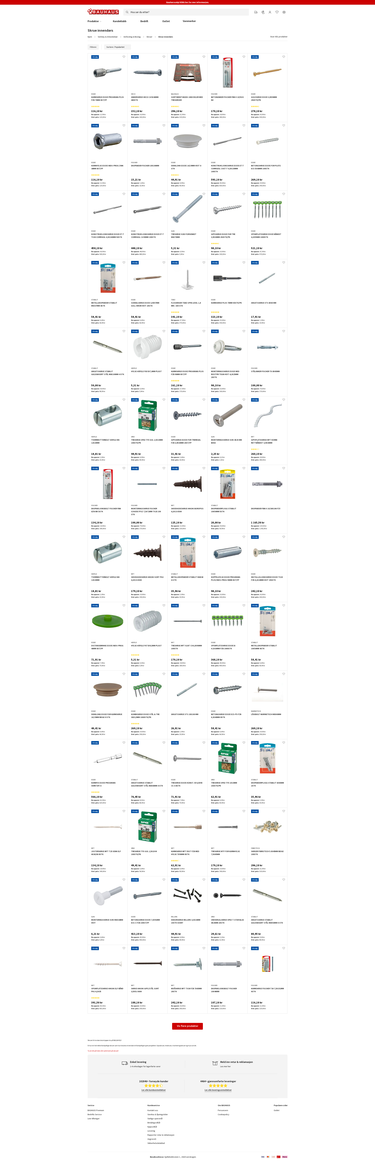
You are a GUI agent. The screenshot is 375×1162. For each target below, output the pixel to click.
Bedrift (144, 21)
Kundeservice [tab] (154, 1105)
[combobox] (186, 12)
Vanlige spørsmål (155, 1118)
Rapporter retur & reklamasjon (161, 1135)
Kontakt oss (153, 1110)
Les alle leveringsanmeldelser (218, 1090)
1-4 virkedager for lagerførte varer (145, 1066)
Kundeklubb (119, 21)
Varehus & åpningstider (158, 1114)
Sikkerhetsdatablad (156, 1143)
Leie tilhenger (94, 1118)
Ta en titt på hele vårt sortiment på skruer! (103, 1051)
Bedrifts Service (95, 1114)
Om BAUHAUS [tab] (224, 1105)
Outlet (166, 21)
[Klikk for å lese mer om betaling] (274, 1157)
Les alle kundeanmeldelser (154, 1090)
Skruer (149, 36)
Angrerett (152, 1139)
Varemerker (189, 21)
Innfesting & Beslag (132, 36)
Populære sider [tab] (281, 1105)
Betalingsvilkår (154, 1122)
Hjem (90, 36)
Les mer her (225, 1066)
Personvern (223, 1110)
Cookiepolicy (223, 1114)
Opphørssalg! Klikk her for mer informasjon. (187, 2)
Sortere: (110, 47)
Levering (151, 1130)
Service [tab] (91, 1105)
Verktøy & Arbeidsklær (108, 36)
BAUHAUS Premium (96, 1110)
